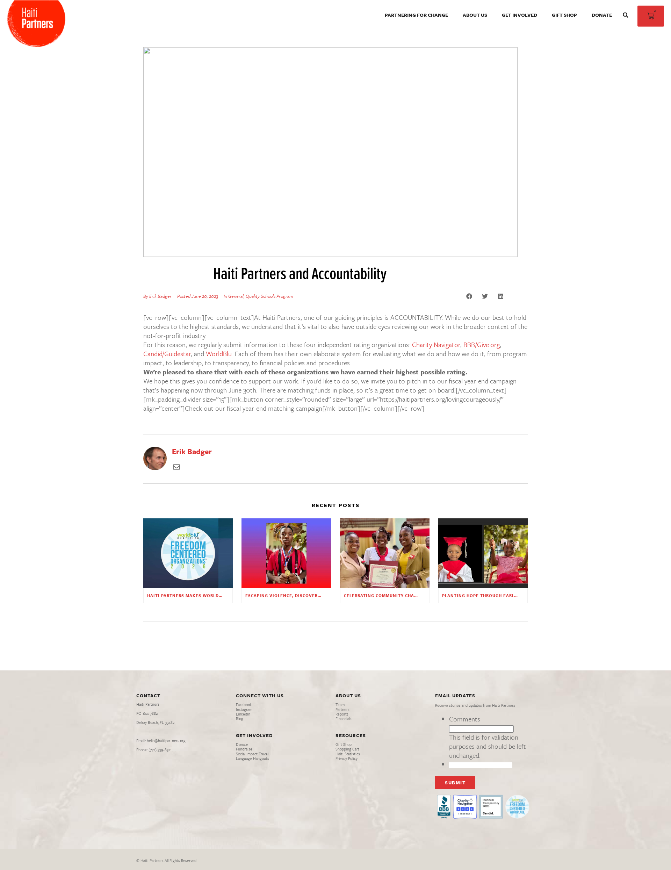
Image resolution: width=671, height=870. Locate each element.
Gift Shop (564, 15)
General (236, 296)
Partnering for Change (416, 15)
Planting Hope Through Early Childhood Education (507, 595)
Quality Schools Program (269, 296)
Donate (602, 15)
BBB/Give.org (481, 344)
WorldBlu (219, 353)
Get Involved (519, 15)
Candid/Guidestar (167, 353)
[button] (625, 15)
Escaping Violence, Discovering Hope (292, 595)
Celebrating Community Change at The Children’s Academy (418, 595)
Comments (464, 719)
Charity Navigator (436, 344)
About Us (475, 15)
